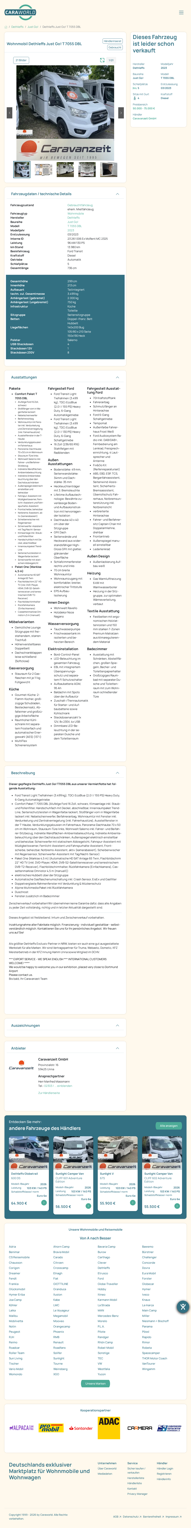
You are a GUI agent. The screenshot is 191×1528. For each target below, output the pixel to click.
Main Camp (149, 1310)
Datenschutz (131, 1516)
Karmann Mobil (107, 1300)
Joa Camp (15, 1300)
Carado (58, 1257)
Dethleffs (74, 218)
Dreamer (14, 1273)
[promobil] (51, 1428)
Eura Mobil (149, 1273)
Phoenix (58, 1332)
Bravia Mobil (61, 1252)
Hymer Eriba (17, 1294)
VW (100, 1364)
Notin (12, 1326)
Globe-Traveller (108, 1284)
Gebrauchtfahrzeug (80, 205)
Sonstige (103, 1353)
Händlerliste (134, 1483)
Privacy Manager (137, 1494)
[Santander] (80, 1428)
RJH (11, 1337)
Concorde (148, 1263)
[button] (9, 112)
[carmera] (140, 1428)
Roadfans (59, 1348)
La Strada (104, 1305)
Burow (102, 1252)
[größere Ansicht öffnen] (102, 59)
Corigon (14, 1268)
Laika (12, 1310)
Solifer (57, 1353)
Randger (103, 1337)
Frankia (13, 1284)
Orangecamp (61, 1326)
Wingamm (148, 1369)
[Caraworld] (20, 12)
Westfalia (104, 1369)
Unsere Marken (95, 1383)
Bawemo (147, 1247)
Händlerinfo (164, 1479)
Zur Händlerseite (49, 1093)
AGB (115, 1516)
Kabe (56, 1300)
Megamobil (60, 1316)
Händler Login (165, 1468)
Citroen (58, 1263)
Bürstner (148, 1252)
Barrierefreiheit (152, 1516)
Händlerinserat (112, 41)
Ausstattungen (24, 377)
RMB (56, 1337)
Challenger (149, 1257)
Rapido (146, 1337)
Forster (147, 1278)
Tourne (58, 1364)
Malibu (13, 1316)
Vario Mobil (16, 1369)
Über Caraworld (107, 1468)
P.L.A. (101, 1326)
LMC (56, 1305)
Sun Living (15, 1358)
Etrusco (103, 1273)
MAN (101, 1310)
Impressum (172, 1516)
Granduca (59, 1289)
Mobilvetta (16, 1321)
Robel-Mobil (106, 1348)
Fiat (55, 1278)
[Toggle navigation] (181, 12)
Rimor (146, 1342)
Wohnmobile (76, 213)
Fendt (13, 1278)
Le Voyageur (61, 1310)
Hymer (146, 1289)
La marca (148, 1305)
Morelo (102, 1321)
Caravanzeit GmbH (144, 118)
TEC (100, 1358)
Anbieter (18, 1048)
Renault (58, 1342)
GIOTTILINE (60, 1284)
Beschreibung (23, 772)
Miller (146, 1316)
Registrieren (164, 1473)
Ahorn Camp (61, 1247)
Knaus (146, 1300)
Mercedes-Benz (108, 1316)
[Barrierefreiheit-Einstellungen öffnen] (183, 1307)
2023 (71, 230)
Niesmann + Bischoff (155, 1321)
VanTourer (148, 1364)
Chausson (15, 1263)
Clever (102, 1263)
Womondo (15, 1374)
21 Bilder (21, 60)
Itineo (101, 1294)
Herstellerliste (135, 1478)
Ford (101, 1278)
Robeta (147, 1348)
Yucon (102, 1374)
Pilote (101, 1332)
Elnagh (57, 1273)
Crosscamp (60, 1268)
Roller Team (16, 1353)
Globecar (148, 1284)
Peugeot (14, 1332)
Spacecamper (151, 1353)
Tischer (14, 1364)
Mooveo (58, 1321)
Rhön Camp (105, 1342)
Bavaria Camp (106, 1247)
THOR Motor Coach (154, 1358)
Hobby (102, 1289)
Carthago (104, 1257)
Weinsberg (60, 1369)
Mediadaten (105, 1473)
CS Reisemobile (19, 1257)
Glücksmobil (17, 1289)
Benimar (14, 1252)
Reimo (13, 1342)
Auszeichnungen (25, 1025)
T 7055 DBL (75, 226)
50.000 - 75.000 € (144, 108)
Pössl (145, 1332)
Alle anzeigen (169, 1126)
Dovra (146, 1268)
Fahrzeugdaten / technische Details (41, 193)
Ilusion (57, 1294)
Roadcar (14, 1348)
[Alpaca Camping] (21, 1428)
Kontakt (132, 1488)
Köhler (13, 1305)
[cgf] (169, 1428)
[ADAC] (109, 1428)
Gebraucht (115, 47)
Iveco (145, 1294)
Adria (12, 1247)
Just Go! (73, 222)
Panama (147, 1326)
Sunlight (58, 1358)
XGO (56, 1374)
